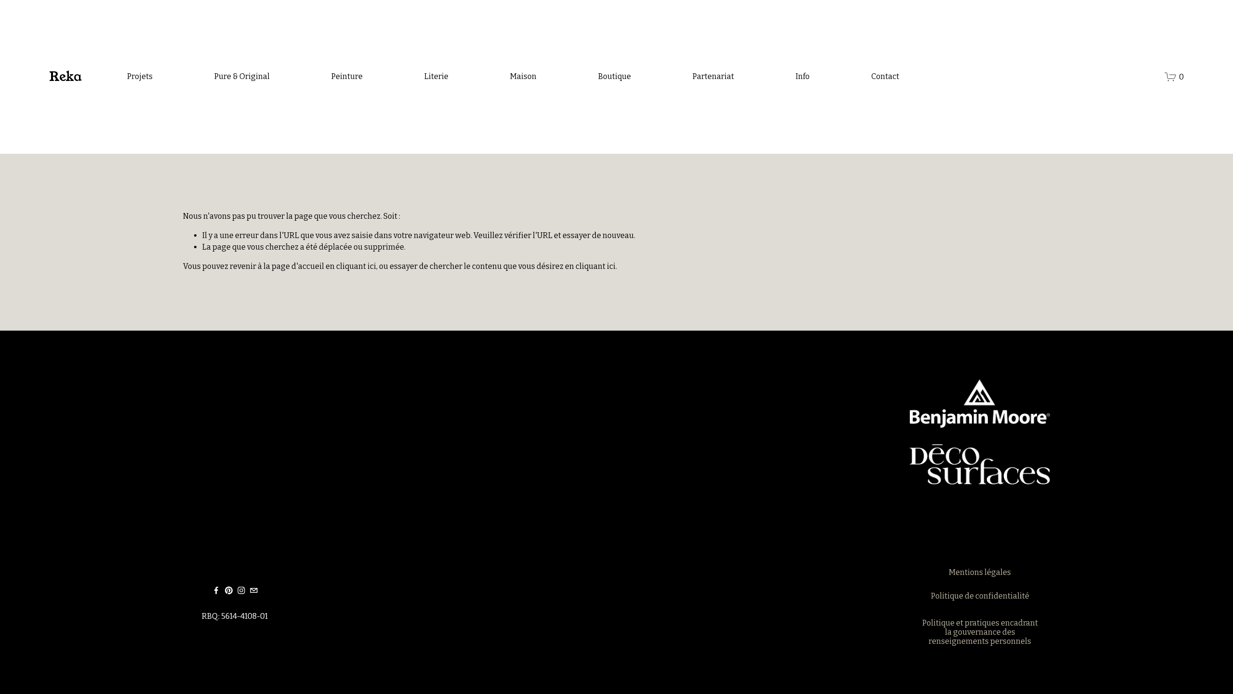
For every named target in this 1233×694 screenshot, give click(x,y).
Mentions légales (980, 572)
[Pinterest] (229, 590)
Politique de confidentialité (980, 596)
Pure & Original (242, 76)
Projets (140, 76)
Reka (65, 76)
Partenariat (713, 76)
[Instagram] (241, 590)
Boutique (614, 76)
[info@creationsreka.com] (254, 590)
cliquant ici (356, 266)
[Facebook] (216, 590)
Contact (885, 76)
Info (803, 76)
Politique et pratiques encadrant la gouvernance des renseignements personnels (980, 632)
